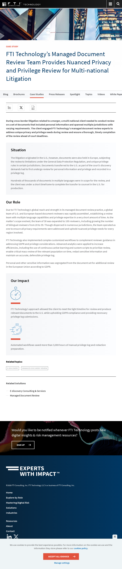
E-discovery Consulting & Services (28, 390)
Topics (88, 94)
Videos (101, 94)
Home (9, 492)
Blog (5, 94)
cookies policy (81, 548)
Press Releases (57, 94)
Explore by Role (14, 497)
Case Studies (37, 94)
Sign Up (21, 445)
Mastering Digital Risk (17, 502)
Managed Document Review (34, 368)
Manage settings (62, 562)
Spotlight (75, 94)
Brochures (19, 94)
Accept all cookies (58, 556)
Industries (11, 512)
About (9, 526)
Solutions (11, 507)
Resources (11, 521)
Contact (10, 531)
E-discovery (12, 368)
